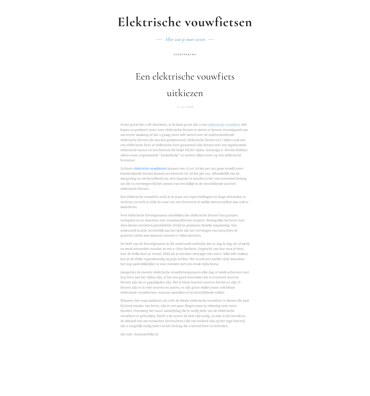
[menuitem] (185, 55)
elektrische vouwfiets (224, 124)
